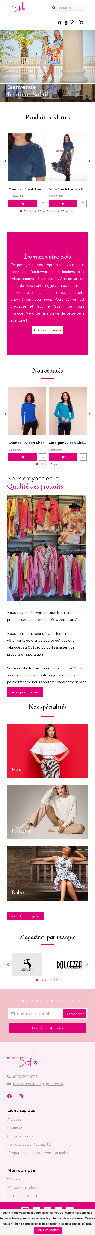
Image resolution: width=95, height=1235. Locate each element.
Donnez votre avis (47, 330)
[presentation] (4, 160)
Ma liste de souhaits (23, 1196)
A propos (14, 1119)
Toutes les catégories (25, 916)
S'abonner (75, 1014)
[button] (8, 94)
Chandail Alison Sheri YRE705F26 (36, 443)
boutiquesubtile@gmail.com (38, 1084)
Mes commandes (21, 1187)
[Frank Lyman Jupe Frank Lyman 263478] (68, 157)
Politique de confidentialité (28, 1144)
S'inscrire (14, 1179)
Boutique (14, 1128)
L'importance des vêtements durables (37, 1153)
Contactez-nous (20, 1136)
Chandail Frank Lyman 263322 (34, 189)
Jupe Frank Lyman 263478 (71, 189)
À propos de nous (25, 692)
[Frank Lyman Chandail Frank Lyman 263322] (27, 157)
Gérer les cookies (48, 1230)
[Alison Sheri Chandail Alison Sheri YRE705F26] (27, 410)
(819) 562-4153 (25, 1076)
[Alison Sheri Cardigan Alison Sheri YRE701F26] (68, 410)
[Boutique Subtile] (16, 12)
